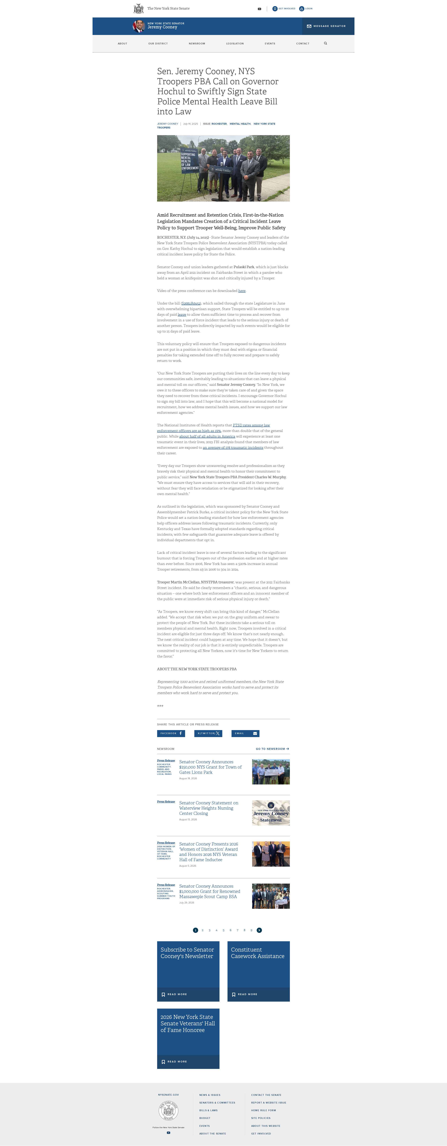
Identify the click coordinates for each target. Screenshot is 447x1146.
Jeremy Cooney (162, 27)
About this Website (266, 1126)
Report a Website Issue (269, 1103)
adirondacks (165, 891)
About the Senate (212, 1134)
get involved (287, 9)
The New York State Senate (168, 8)
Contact (302, 43)
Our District (158, 43)
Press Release (166, 760)
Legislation (235, 43)
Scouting (163, 894)
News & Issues (209, 1095)
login (309, 9)
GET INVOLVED (261, 1134)
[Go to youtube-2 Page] (168, 1132)
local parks (164, 774)
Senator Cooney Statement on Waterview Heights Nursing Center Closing (208, 808)
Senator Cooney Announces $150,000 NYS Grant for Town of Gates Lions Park (210, 767)
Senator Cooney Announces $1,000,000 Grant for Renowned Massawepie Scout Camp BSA (209, 891)
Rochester (219, 124)
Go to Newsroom (270, 749)
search (325, 43)
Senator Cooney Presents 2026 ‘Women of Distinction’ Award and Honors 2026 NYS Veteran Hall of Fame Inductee (208, 851)
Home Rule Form (263, 1110)
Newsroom (197, 43)
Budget (204, 1118)
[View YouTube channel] (259, 9)
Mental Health (240, 124)
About (122, 43)
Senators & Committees (217, 1103)
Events (270, 43)
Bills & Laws (208, 1110)
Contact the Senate (266, 1095)
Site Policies (261, 1118)
